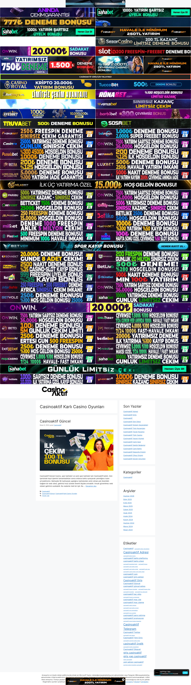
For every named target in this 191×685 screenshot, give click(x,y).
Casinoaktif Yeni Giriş (133, 638)
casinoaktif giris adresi (133, 577)
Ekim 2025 (127, 499)
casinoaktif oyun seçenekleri (130, 610)
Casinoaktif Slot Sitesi (132, 422)
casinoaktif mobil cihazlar (129, 605)
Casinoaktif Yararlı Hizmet (133, 439)
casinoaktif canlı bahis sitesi (130, 566)
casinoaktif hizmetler (128, 592)
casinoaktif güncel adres (134, 586)
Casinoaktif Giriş (129, 415)
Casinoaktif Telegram (131, 627)
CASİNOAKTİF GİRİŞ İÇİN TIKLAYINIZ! (95, 77)
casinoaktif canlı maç (144, 569)
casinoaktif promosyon (133, 618)
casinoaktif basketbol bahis (130, 564)
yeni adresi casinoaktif (133, 662)
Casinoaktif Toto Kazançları (134, 428)
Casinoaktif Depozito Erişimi (134, 452)
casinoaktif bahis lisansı (129, 556)
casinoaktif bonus (142, 564)
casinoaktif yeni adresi (129, 635)
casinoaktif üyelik (133, 643)
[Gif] (95, 185)
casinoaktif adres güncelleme (141, 549)
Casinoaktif (46, 491)
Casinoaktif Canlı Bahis (132, 449)
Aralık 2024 (128, 516)
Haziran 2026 (128, 496)
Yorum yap (45, 495)
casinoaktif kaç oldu (132, 594)
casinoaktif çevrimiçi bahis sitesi (131, 640)
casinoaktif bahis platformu (135, 558)
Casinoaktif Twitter (131, 632)
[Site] (47, 133)
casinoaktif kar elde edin (141, 592)
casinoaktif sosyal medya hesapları (132, 621)
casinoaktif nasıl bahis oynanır (131, 608)
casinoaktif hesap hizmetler (130, 589)
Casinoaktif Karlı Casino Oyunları (66, 493)
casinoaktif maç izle (132, 599)
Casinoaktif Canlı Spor (132, 442)
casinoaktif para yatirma (134, 615)
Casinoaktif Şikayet (132, 649)
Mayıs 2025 (128, 506)
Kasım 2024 (128, 520)
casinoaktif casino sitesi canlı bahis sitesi (133, 571)
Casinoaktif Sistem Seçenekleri (135, 425)
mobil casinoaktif (127, 659)
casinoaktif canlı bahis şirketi (130, 569)
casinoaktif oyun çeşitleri (129, 613)
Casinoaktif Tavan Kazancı (133, 432)
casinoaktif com (130, 574)
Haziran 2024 (128, 523)
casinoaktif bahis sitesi (133, 561)
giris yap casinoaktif (135, 656)
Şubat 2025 (128, 510)
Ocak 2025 (127, 513)
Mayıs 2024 (128, 526)
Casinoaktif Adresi (130, 412)
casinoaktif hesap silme (144, 589)
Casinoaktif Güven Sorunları (134, 459)
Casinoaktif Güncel (55, 421)
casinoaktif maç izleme (133, 602)
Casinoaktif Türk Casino (132, 435)
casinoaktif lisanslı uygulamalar (131, 597)
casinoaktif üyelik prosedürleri (131, 647)
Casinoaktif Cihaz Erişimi (133, 455)
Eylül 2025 (127, 503)
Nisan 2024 (128, 530)
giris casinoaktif (132, 652)
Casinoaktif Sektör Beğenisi (134, 445)
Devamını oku (91, 486)
